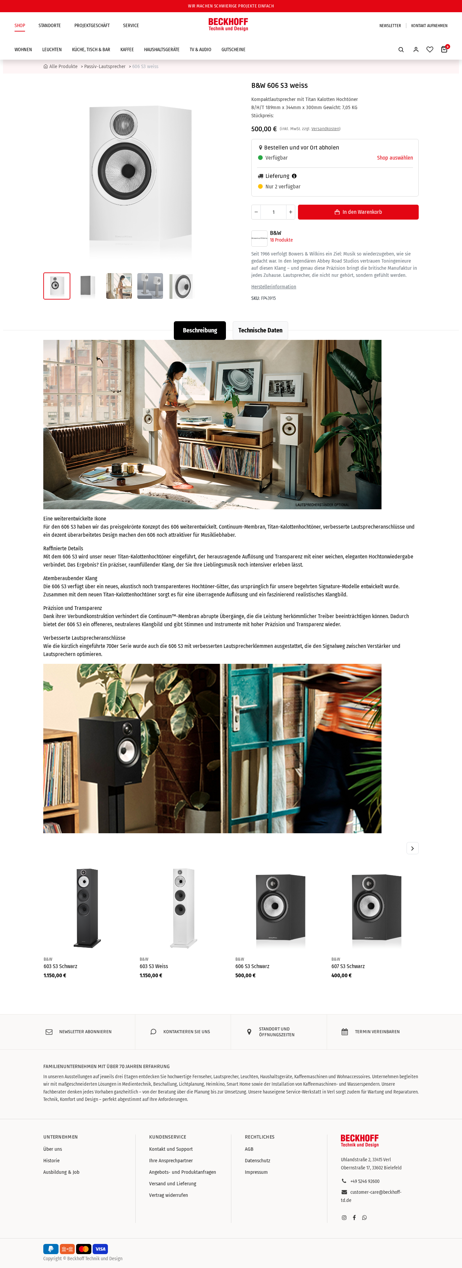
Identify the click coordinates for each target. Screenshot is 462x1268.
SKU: (255, 298)
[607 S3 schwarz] (375, 908)
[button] (401, 49)
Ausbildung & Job (61, 1172)
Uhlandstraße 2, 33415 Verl (366, 1160)
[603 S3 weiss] (183, 908)
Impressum (256, 1172)
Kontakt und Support (171, 1149)
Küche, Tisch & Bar (91, 50)
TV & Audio (200, 50)
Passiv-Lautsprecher (104, 66)
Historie (51, 1161)
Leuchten (52, 50)
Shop (20, 25)
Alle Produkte (63, 66)
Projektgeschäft (92, 25)
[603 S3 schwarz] (87, 908)
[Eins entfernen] (256, 212)
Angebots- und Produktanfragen (182, 1172)
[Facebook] (354, 1217)
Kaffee (127, 50)
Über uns (52, 1149)
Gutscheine (234, 50)
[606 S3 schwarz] (279, 908)
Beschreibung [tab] (200, 330)
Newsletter (390, 25)
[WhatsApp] (364, 1217)
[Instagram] (344, 1217)
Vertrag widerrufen (168, 1195)
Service (131, 25)
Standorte (50, 25)
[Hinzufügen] (290, 212)
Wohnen (23, 50)
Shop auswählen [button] (395, 158)
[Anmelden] (416, 49)
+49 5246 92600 (364, 1181)
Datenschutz (257, 1161)
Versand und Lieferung (172, 1184)
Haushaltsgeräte (162, 50)
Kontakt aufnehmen (429, 25)
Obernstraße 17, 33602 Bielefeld (371, 1168)
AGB (249, 1149)
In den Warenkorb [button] (362, 211)
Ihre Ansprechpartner (171, 1161)
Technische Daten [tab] (260, 330)
